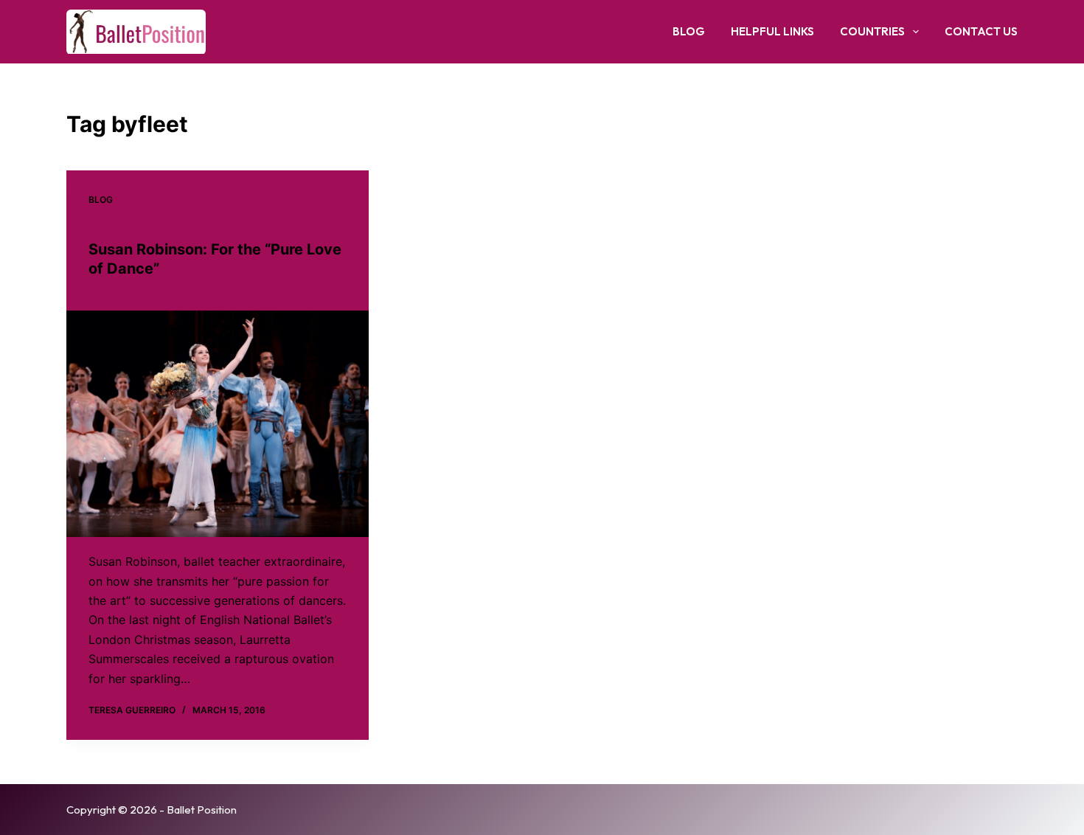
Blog (689, 31)
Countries (872, 31)
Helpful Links (772, 31)
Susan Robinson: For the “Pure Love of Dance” (214, 258)
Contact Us (981, 31)
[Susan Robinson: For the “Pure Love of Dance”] (217, 424)
